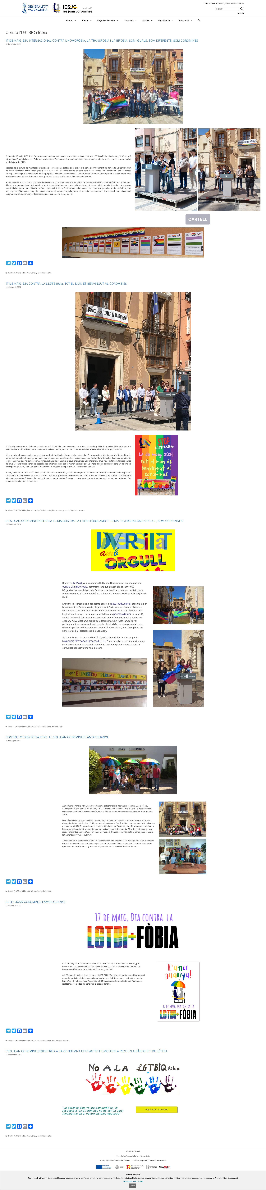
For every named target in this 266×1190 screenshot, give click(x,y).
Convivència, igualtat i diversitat (38, 273)
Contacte (152, 1161)
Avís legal (103, 1161)
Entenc (132, 1185)
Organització (164, 20)
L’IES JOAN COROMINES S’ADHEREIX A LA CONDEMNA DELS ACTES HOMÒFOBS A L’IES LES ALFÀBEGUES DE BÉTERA (86, 1051)
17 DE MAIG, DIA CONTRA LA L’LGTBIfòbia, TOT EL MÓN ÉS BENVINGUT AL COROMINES (66, 283)
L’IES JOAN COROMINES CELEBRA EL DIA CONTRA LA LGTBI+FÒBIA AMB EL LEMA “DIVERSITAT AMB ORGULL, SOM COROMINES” (95, 521)
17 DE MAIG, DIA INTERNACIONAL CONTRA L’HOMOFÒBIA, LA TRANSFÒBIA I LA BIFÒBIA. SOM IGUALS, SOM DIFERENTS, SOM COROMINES (102, 40)
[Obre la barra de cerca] (199, 20)
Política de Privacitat (115, 1161)
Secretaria (129, 20)
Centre (85, 20)
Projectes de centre (106, 20)
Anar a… (69, 20)
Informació (184, 20)
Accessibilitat (162, 1161)
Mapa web (143, 1161)
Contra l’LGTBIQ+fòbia (17, 273)
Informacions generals (60, 510)
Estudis (146, 20)
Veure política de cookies (133, 1181)
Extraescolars (57, 726)
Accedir (241, 13)
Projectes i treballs (77, 510)
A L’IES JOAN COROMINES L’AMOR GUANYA (35, 902)
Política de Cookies (132, 1161)
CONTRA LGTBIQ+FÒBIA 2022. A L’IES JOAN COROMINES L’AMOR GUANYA (57, 737)
